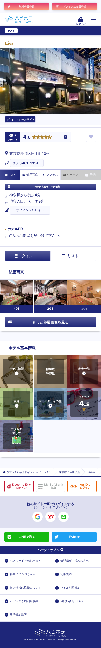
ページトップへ (48, 550)
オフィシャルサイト (30, 210)
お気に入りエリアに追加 (47, 186)
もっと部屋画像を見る (50, 322)
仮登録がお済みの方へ (74, 560)
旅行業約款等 (18, 614)
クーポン (72, 174)
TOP (12, 174)
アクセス (52, 174)
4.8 (27, 137)
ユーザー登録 (27, 30)
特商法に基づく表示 (22, 574)
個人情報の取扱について (25, 587)
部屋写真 (32, 174)
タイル (27, 255)
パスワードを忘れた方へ (25, 560)
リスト (73, 255)
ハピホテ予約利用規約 (24, 601)
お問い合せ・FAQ (71, 601)
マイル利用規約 (70, 587)
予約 (93, 174)
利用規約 (66, 574)
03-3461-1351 (25, 163)
